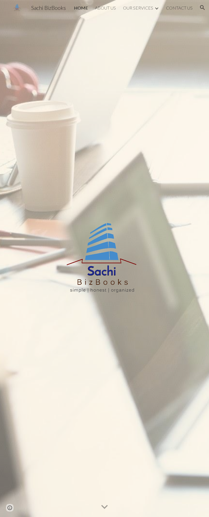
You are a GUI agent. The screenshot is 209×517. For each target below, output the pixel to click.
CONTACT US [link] (179, 7)
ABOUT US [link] (105, 7)
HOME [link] (81, 7)
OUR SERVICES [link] (138, 7)
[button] (202, 7)
